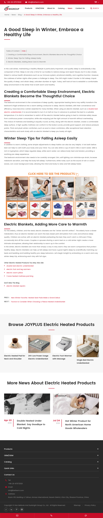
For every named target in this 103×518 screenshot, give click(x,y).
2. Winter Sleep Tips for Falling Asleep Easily (23, 58)
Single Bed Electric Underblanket (85, 362)
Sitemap (77, 505)
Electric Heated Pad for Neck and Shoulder (14, 357)
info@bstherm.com (16, 490)
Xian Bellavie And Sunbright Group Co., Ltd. (31, 505)
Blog (20, 15)
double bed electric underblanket (20, 266)
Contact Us (80, 8)
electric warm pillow (15, 272)
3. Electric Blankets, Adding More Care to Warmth (26, 62)
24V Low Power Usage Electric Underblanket (38, 357)
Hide (24, 51)
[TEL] (51, 515)
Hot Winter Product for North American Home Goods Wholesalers (78, 424)
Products (28, 8)
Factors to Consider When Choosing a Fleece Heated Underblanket (38, 301)
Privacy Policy (90, 505)
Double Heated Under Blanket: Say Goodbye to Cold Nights (31, 424)
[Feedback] (86, 515)
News (70, 8)
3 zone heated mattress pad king (20, 276)
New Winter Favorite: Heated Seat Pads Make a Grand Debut (35, 297)
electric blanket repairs (16, 286)
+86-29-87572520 (15, 483)
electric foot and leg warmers (18, 269)
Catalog (61, 8)
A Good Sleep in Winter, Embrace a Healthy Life (43, 15)
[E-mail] (17, 515)
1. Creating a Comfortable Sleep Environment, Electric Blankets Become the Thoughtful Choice (44, 54)
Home (7, 15)
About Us (51, 8)
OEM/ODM (40, 8)
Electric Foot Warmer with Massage (62, 357)
